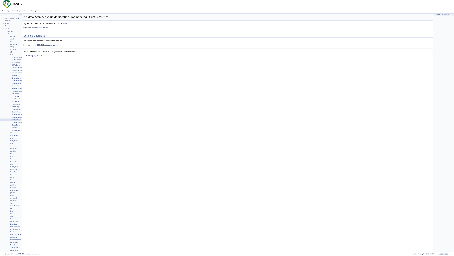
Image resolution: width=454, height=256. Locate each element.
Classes (46, 11)
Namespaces (35, 11)
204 (38, 45)
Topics (26, 11)
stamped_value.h (40, 28)
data (8, 254)
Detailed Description (442, 15)
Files (55, 11)
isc (3, 254)
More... (65, 23)
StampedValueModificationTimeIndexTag (26, 254)
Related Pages (17, 11)
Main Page (6, 11)
